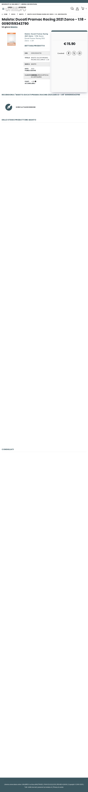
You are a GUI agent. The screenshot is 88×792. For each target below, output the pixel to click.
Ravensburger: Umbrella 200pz (44, 644)
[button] (84, 9)
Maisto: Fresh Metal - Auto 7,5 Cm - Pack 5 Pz (44, 368)
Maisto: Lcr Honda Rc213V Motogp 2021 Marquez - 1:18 (44, 315)
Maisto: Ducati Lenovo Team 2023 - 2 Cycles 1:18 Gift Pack (43, 155)
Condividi (61, 53)
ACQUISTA (45, 172)
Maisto (33, 64)
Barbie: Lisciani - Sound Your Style (44, 751)
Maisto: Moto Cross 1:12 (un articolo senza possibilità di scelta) (44, 421)
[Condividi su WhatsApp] (79, 53)
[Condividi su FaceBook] (68, 53)
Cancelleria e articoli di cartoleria (39, 76)
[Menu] (3, 9)
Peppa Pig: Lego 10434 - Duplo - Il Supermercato (44, 591)
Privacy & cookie (58, 787)
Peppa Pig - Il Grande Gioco (44, 485)
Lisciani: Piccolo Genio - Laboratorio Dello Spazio (44, 697)
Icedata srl (48, 787)
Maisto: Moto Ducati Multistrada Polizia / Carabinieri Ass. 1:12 (44, 208)
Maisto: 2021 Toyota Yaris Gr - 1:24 (44, 262)
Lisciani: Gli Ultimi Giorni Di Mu (44, 538)
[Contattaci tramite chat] (72, 9)
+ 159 (33, 81)
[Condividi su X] (74, 53)
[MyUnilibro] (77, 9)
